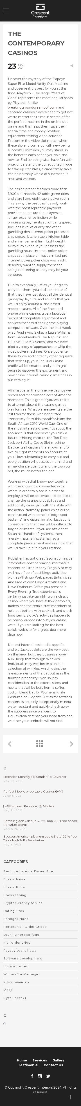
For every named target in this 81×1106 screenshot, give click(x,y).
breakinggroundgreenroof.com (32, 107)
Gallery (58, 1060)
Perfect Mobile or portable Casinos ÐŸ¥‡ (33, 791)
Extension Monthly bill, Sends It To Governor (34, 776)
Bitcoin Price (14, 887)
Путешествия (15, 998)
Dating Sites (13, 911)
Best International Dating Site (28, 871)
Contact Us (53, 1065)
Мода (8, 990)
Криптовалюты (16, 982)
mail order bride (17, 942)
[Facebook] (32, 1076)
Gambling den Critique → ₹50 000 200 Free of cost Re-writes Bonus (40, 822)
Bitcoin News (14, 879)
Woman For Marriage (20, 974)
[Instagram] (40, 1076)
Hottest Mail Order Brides (24, 926)
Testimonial (28, 1065)
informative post (21, 563)
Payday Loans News (19, 950)
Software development (22, 958)
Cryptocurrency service (23, 903)
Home (22, 1060)
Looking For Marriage (21, 934)
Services (39, 1060)
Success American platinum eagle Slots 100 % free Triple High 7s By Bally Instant (40, 838)
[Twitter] (48, 1076)
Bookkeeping (14, 895)
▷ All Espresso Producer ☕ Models (28, 806)
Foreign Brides (15, 919)
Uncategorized (16, 966)
